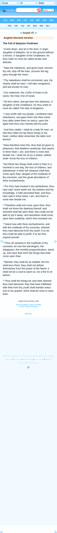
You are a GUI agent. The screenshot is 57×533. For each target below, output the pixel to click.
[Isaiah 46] (3, 247)
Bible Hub (28, 314)
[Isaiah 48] (53, 247)
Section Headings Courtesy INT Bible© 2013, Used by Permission (28, 305)
